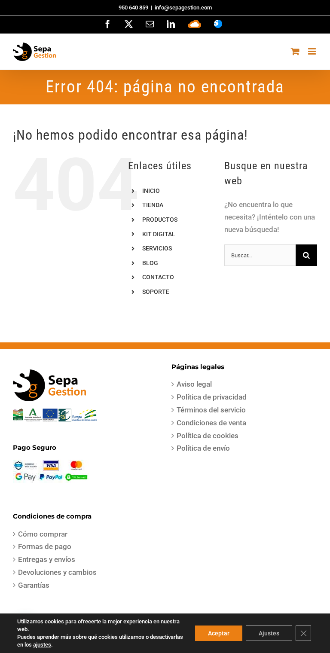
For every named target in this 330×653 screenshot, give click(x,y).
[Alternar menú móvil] (312, 51)
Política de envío (203, 448)
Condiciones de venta (211, 422)
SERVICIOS (157, 248)
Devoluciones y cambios (57, 572)
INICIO (151, 190)
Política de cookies (207, 435)
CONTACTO (158, 277)
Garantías (33, 585)
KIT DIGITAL (158, 234)
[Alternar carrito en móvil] (295, 51)
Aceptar (218, 633)
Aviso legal (194, 384)
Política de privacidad (212, 397)
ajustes (42, 644)
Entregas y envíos (46, 559)
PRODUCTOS (159, 219)
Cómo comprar (42, 534)
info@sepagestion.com (183, 7)
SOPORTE (155, 291)
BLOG (150, 262)
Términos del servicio (211, 410)
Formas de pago (44, 546)
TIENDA (152, 204)
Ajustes (269, 633)
